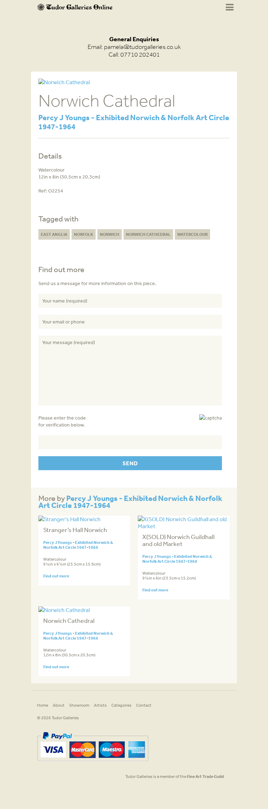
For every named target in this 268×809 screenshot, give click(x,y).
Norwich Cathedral (148, 234)
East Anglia (54, 234)
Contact (143, 705)
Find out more (56, 575)
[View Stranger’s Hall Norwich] (69, 519)
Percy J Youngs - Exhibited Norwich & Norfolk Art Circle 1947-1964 (133, 121)
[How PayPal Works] (92, 763)
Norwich (109, 234)
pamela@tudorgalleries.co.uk (142, 47)
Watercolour (192, 234)
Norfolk (83, 234)
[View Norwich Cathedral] (64, 609)
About (59, 705)
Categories (121, 705)
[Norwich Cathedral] (64, 82)
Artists (100, 705)
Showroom (79, 705)
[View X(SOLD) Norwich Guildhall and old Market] (183, 526)
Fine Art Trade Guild (205, 776)
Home (42, 705)
